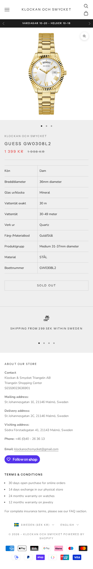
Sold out (46, 285)
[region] (46, 326)
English (67, 524)
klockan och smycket (26, 136)
